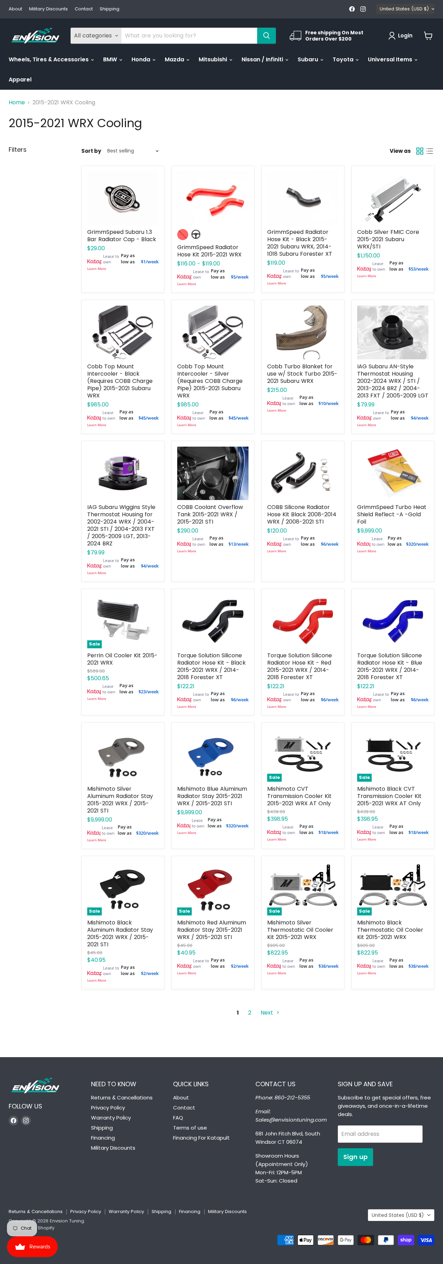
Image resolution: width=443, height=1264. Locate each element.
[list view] (429, 151)
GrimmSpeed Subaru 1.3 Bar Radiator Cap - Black (121, 235)
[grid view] (420, 151)
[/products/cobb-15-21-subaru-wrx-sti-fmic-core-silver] (392, 198)
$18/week (328, 832)
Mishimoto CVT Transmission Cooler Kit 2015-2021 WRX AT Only (299, 796)
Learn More (96, 268)
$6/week (329, 544)
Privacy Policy (108, 1107)
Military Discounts (48, 9)
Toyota (344, 59)
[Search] (266, 36)
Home (17, 102)
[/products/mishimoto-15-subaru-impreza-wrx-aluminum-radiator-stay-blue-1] (212, 755)
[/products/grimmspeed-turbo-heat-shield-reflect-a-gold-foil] (392, 473)
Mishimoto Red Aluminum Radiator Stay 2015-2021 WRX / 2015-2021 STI (211, 930)
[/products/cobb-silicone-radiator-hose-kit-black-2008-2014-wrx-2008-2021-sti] (302, 473)
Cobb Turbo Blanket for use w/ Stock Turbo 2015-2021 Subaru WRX (302, 373)
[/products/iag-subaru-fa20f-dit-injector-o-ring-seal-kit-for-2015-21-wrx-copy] (392, 332)
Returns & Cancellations (122, 1097)
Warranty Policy (111, 1117)
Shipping (109, 9)
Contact (84, 9)
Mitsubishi (213, 59)
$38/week (328, 966)
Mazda (175, 59)
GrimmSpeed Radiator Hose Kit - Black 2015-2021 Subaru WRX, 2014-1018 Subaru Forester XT (299, 243)
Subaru (308, 59)
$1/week (150, 261)
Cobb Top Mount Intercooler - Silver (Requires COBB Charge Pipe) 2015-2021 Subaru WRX (210, 381)
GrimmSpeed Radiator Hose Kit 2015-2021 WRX (209, 250)
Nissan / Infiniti (263, 59)
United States (404, 9)
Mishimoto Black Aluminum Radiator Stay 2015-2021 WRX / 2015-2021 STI (120, 933)
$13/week (238, 544)
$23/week (148, 691)
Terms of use (190, 1127)
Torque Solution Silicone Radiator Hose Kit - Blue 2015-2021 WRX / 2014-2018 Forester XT (389, 666)
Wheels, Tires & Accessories (49, 59)
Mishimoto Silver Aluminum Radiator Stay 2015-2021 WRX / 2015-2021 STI (120, 800)
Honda (142, 59)
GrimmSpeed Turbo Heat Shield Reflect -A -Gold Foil (391, 514)
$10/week (328, 403)
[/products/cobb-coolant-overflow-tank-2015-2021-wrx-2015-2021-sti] (212, 473)
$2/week (150, 973)
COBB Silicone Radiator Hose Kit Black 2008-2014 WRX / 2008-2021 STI (301, 514)
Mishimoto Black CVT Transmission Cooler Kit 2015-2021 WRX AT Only (389, 796)
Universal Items (391, 59)
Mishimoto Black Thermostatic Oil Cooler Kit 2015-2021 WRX (390, 930)
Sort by (91, 151)
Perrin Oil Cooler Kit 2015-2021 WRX (122, 659)
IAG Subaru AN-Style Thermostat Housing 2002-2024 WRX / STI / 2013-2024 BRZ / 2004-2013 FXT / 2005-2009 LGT (392, 381)
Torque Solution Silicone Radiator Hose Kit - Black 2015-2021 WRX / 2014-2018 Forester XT (211, 666)
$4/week (419, 418)
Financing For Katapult (201, 1137)
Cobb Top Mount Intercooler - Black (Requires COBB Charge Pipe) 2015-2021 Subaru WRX (120, 381)
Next (268, 1013)
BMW (110, 59)
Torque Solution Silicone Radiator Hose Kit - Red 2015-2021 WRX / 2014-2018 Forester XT (299, 666)
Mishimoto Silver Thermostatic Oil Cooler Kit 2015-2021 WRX (300, 930)
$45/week (148, 418)
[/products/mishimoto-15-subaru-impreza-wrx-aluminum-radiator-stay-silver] (123, 755)
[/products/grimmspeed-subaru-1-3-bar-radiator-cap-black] (123, 198)
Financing (103, 1137)
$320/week (417, 544)
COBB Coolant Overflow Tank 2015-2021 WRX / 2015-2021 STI (210, 514)
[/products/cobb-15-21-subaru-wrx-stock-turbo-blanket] (302, 332)
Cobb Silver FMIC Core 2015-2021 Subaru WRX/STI (388, 239)
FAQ (178, 1117)
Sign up (355, 1156)
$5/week (239, 277)
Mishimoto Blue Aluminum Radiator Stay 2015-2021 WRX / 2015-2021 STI (212, 796)
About (15, 9)
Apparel (20, 80)
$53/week (418, 269)
